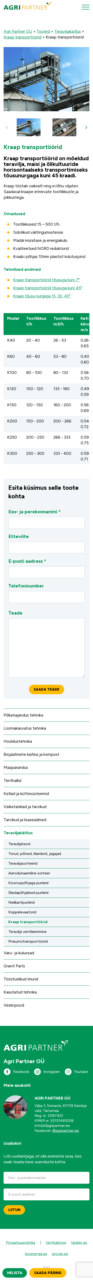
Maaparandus (16, 767)
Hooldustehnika (18, 741)
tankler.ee (79, 1243)
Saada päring (48, 1273)
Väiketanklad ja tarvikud (25, 806)
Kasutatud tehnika (20, 992)
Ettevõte (18, 536)
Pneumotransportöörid (28, 941)
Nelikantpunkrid (21, 902)
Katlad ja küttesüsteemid (26, 793)
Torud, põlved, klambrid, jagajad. (35, 853)
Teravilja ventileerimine (27, 931)
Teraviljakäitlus (18, 832)
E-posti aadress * (27, 561)
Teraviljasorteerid (22, 863)
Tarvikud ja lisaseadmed (25, 819)
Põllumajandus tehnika (23, 715)
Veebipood (14, 1005)
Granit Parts (14, 966)
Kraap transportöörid (27, 922)
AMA (47, 1268)
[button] (28, 127)
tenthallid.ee (56, 1243)
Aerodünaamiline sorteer (29, 873)
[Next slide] (85, 127)
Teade (15, 613)
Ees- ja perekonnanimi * (34, 511)
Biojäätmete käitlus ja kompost (31, 754)
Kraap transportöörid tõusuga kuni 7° (46, 279)
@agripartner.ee (65, 1131)
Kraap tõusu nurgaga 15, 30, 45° (42, 296)
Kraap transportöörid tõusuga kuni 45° (47, 288)
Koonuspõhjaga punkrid (28, 883)
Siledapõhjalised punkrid (28, 892)
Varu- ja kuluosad (19, 952)
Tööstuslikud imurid (21, 979)
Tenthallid (12, 780)
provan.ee (60, 1254)
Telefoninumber (26, 586)
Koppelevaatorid (22, 912)
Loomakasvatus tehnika (25, 728)
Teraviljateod (19, 844)
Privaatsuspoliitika (20, 1243)
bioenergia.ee (36, 1254)
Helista (14, 1273)
